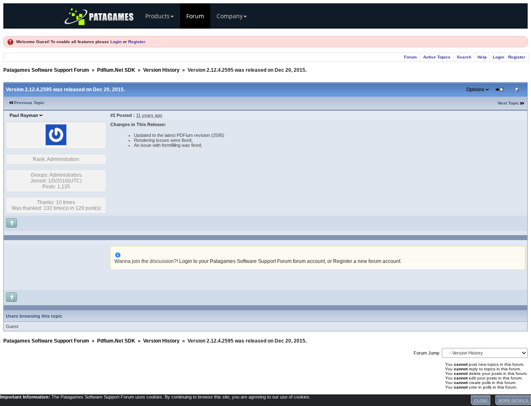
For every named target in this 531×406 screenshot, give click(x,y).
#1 (112, 115)
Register (136, 41)
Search (464, 57)
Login (116, 41)
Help (482, 57)
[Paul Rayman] (56, 143)
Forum (195, 16)
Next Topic (508, 103)
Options (475, 89)
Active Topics (437, 57)
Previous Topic (29, 102)
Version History (161, 70)
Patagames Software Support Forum (46, 70)
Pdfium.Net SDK (116, 70)
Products (157, 16)
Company (230, 16)
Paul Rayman (24, 115)
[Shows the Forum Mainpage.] (55, 32)
